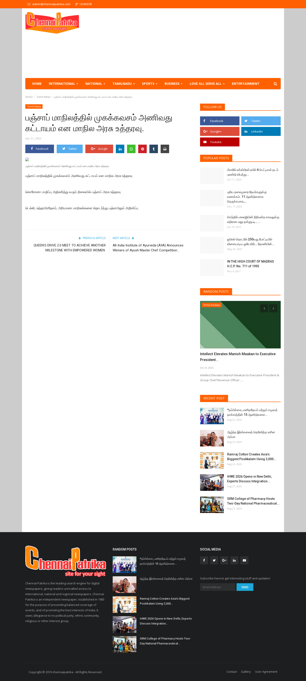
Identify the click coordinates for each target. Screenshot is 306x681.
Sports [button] (148, 83)
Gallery (246, 672)
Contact (231, 672)
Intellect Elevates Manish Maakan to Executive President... (238, 357)
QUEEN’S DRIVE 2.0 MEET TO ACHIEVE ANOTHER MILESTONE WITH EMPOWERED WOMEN (70, 247)
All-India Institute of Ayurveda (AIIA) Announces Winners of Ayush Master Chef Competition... (148, 247)
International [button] (62, 83)
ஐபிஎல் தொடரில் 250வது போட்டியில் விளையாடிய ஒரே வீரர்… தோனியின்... (251, 241)
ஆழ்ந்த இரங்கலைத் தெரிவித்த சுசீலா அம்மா (251, 434)
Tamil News (43, 96)
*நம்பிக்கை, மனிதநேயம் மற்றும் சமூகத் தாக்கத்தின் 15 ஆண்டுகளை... (252, 412)
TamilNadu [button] (122, 83)
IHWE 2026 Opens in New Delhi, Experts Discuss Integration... (249, 479)
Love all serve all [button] (206, 83)
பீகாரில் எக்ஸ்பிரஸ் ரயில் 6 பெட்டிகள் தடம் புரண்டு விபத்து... (252, 172)
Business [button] (172, 83)
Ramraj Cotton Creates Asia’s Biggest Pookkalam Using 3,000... (251, 457)
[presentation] (264, 308)
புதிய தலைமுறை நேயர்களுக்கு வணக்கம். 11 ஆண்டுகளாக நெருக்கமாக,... (247, 196)
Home (37, 83)
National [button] (94, 83)
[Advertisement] (199, 43)
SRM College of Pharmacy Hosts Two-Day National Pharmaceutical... (253, 501)
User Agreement (266, 672)
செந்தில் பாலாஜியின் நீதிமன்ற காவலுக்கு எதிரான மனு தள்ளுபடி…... (253, 219)
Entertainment (245, 83)
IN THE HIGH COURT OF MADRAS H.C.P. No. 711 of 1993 (250, 264)
